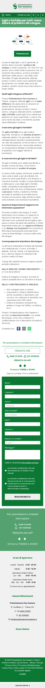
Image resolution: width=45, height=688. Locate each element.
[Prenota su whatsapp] (42, 15)
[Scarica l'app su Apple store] (20, 365)
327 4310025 (33, 356)
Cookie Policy (7, 668)
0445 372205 (16, 356)
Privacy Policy (11, 665)
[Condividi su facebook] (18, 328)
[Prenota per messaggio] (38, 15)
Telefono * (9, 429)
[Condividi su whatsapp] (29, 328)
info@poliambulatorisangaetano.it (24, 619)
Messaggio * (10, 448)
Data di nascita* (11, 411)
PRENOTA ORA (24, 15)
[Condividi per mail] (24, 328)
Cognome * (9, 392)
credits (22, 674)
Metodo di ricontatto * (13, 439)
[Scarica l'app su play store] (25, 365)
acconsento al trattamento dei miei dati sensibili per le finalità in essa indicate (21, 470)
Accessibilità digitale (22, 671)
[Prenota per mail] (33, 15)
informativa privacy (30, 462)
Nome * (8, 383)
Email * (7, 420)
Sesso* (8, 402)
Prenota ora (22, 53)
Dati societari (20, 668)
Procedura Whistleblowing (28, 665)
